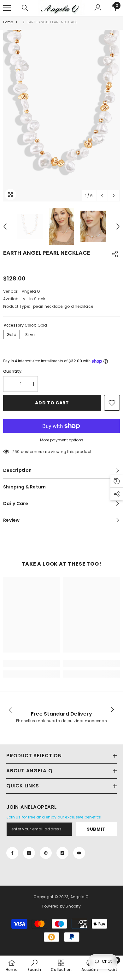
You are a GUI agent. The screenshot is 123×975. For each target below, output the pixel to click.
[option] (61, 116)
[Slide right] (112, 709)
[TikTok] (62, 853)
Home (8, 22)
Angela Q (31, 291)
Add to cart (52, 403)
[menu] (7, 8)
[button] (102, 195)
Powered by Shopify (61, 906)
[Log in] (98, 7)
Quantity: (12, 371)
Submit (96, 829)
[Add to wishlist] (112, 403)
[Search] (25, 8)
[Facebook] (12, 853)
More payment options (61, 440)
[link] (31, 663)
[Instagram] (29, 853)
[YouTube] (79, 853)
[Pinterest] (46, 853)
